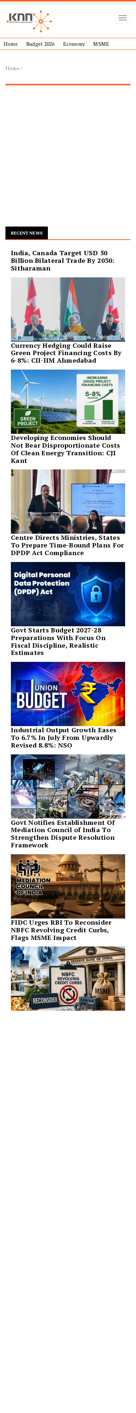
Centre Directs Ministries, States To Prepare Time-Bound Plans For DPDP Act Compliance (67, 545)
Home (11, 43)
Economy (74, 43)
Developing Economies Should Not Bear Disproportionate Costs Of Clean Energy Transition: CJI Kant (65, 448)
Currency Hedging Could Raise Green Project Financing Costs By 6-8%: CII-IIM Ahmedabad (66, 353)
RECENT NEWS (26, 233)
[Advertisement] (68, 159)
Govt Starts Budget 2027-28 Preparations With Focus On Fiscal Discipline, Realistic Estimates (58, 641)
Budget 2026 (40, 43)
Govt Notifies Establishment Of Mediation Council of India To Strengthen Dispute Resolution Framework (63, 833)
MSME (101, 43)
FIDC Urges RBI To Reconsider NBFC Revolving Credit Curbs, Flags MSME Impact (61, 930)
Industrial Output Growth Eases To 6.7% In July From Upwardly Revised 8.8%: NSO (63, 737)
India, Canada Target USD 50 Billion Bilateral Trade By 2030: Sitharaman (63, 260)
